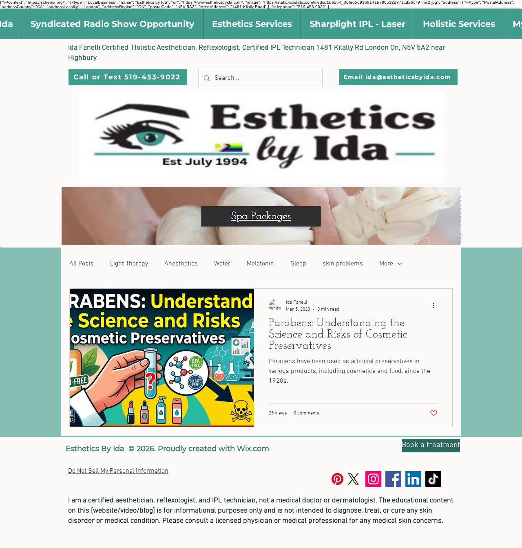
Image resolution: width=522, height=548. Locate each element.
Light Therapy (129, 264)
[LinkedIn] (413, 479)
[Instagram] (373, 479)
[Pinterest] (337, 479)
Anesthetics (181, 264)
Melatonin (260, 264)
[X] (353, 479)
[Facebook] (393, 479)
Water (222, 264)
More (386, 264)
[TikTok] (433, 479)
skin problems (343, 264)
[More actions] (436, 305)
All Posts (81, 264)
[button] (112, 24)
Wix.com (253, 448)
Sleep (298, 264)
